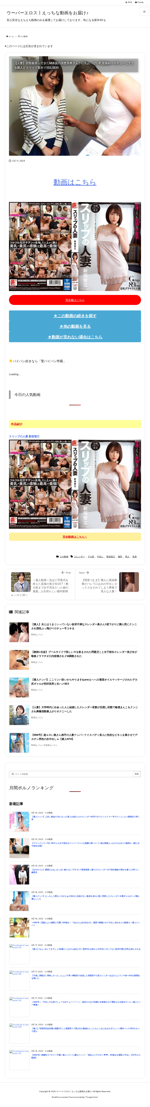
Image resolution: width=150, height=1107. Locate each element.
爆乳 (120, 556)
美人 (127, 556)
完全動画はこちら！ (75, 536)
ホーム (11, 36)
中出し (100, 556)
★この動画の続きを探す (75, 315)
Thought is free (91, 1097)
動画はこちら (75, 182)
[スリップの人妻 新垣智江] (75, 484)
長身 (134, 556)
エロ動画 (24, 36)
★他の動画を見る (75, 326)
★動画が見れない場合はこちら (75, 337)
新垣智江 (110, 556)
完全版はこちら (75, 300)
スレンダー (79, 556)
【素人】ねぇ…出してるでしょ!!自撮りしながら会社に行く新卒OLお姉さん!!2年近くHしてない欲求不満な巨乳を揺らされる (86, 949)
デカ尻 (91, 556)
